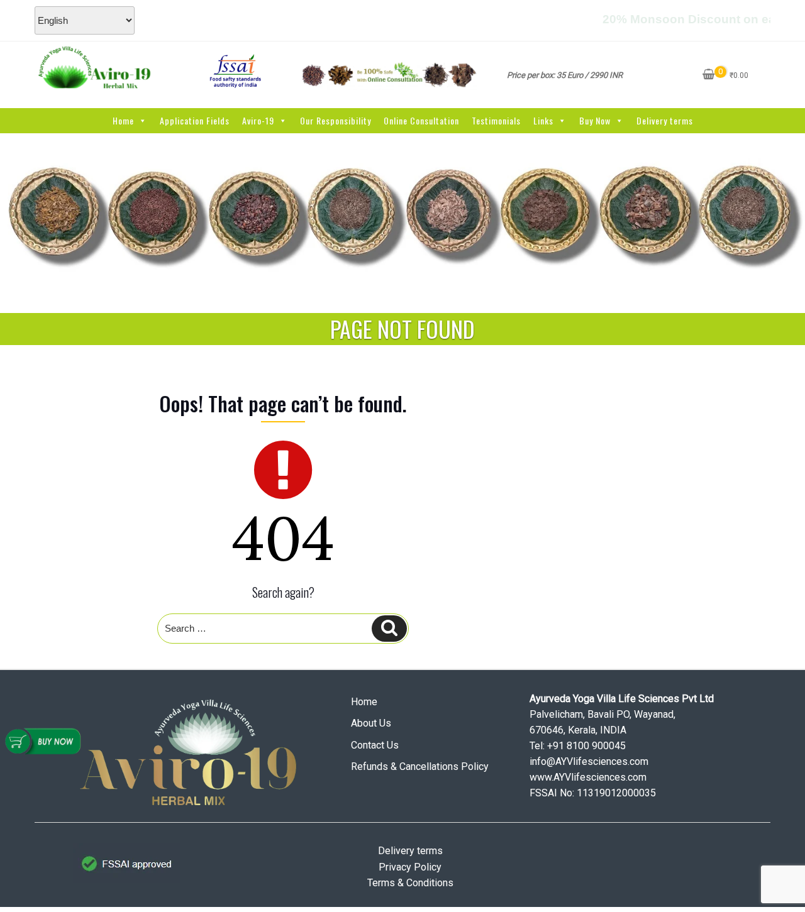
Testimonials (496, 120)
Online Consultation (421, 120)
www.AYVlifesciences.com (588, 777)
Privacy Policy (410, 867)
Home (123, 120)
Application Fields (195, 120)
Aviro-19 (258, 120)
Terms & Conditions (410, 883)
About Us (371, 723)
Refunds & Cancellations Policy (420, 766)
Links (543, 120)
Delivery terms (664, 120)
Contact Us (375, 745)
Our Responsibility (335, 120)
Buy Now (595, 120)
